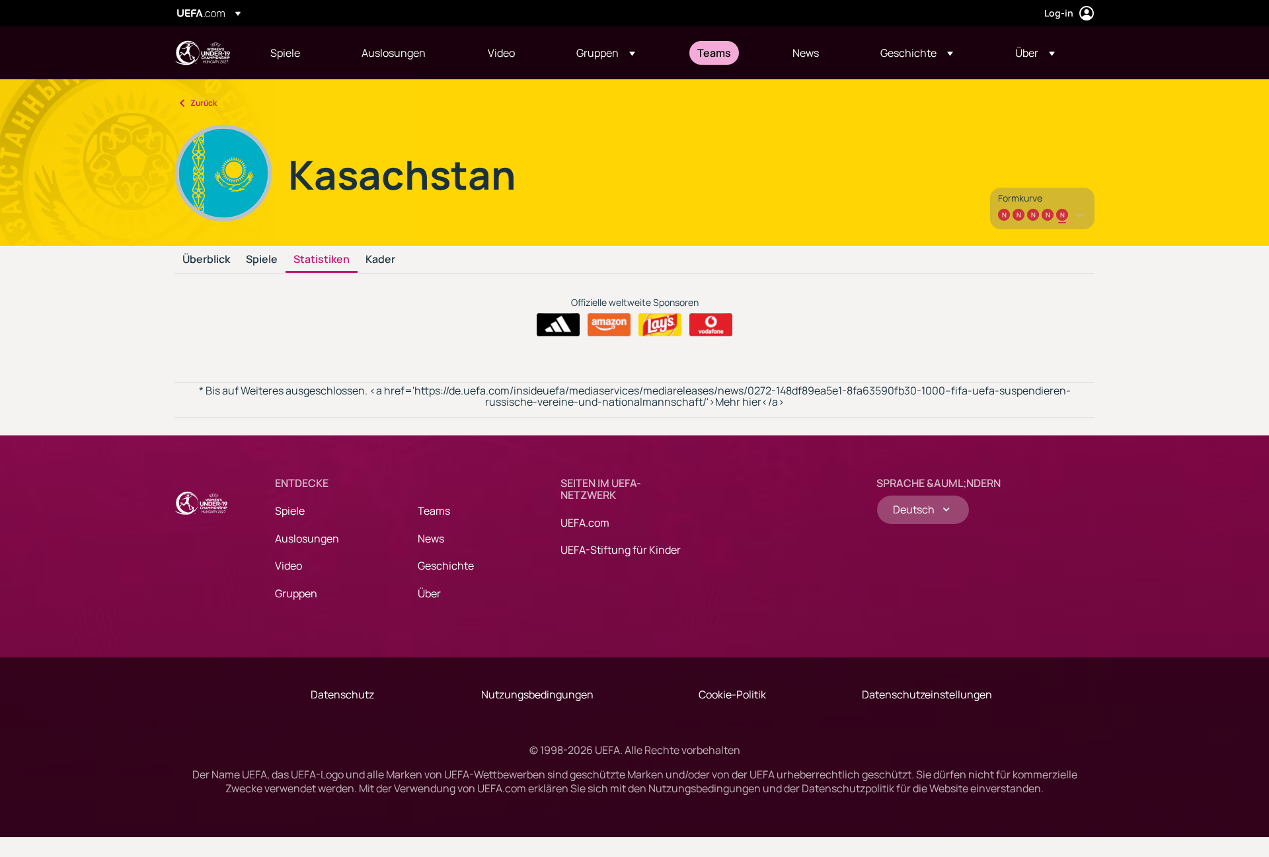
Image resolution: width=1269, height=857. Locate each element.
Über (429, 593)
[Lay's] (659, 325)
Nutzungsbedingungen (537, 694)
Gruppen (296, 593)
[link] (285, 52)
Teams (434, 510)
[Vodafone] (710, 325)
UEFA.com (584, 522)
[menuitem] (299, 52)
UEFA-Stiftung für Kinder (620, 549)
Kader (380, 260)
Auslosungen (307, 538)
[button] (606, 52)
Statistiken (321, 260)
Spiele (262, 260)
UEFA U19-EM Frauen (202, 52)
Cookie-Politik (732, 694)
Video (288, 565)
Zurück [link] (203, 102)
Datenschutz (342, 694)
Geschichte (446, 565)
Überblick (206, 260)
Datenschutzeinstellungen (927, 694)
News (431, 538)
